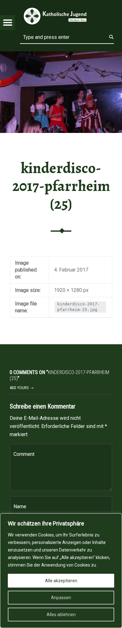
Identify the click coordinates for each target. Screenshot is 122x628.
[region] (61, 570)
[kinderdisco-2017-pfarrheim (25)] (61, 55)
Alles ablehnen (61, 614)
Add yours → (22, 387)
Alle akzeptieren (61, 580)
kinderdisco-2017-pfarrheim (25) (61, 186)
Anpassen (61, 597)
